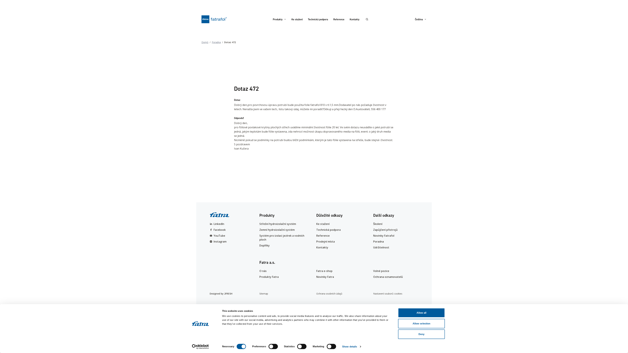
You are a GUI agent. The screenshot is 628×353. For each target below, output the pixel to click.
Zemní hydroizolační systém (277, 230)
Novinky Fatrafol (383, 235)
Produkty (278, 19)
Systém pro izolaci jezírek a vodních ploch (281, 237)
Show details (349, 346)
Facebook (220, 230)
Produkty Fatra (269, 277)
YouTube (219, 235)
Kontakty (354, 19)
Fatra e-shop (324, 271)
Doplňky (264, 245)
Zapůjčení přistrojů (385, 230)
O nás (263, 271)
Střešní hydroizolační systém (277, 224)
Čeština (419, 19)
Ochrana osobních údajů (329, 293)
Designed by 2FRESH (221, 293)
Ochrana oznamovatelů (388, 277)
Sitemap (263, 293)
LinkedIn (219, 224)
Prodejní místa (325, 241)
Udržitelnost (381, 247)
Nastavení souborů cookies (387, 293)
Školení (377, 224)
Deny (421, 334)
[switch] (273, 346)
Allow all (422, 312)
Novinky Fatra (325, 277)
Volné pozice (381, 271)
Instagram (220, 241)
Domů (204, 42)
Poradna (216, 42)
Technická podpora (318, 19)
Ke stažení (297, 19)
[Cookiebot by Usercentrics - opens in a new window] (200, 346)
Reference (338, 19)
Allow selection (421, 323)
